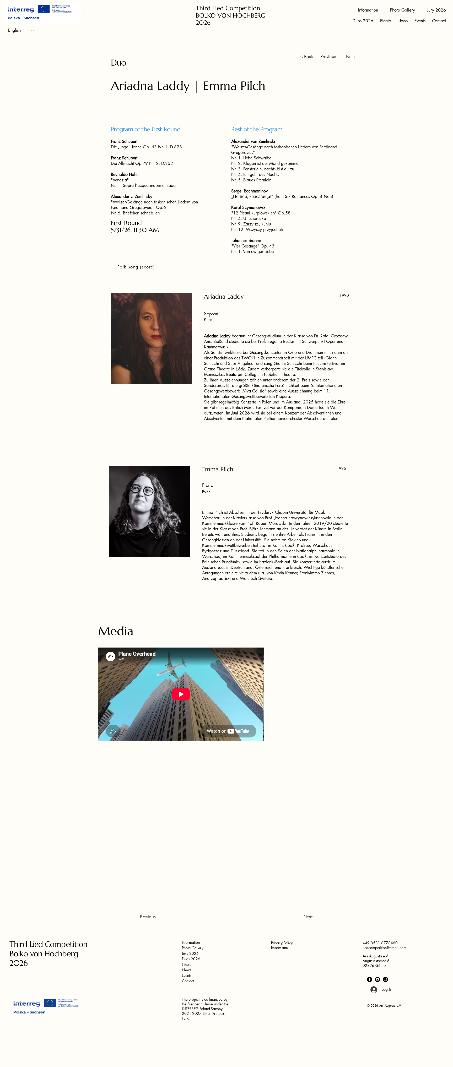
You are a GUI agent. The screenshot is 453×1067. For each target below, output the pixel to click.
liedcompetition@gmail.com (384, 947)
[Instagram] (385, 979)
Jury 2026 (190, 953)
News (186, 969)
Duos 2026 (191, 958)
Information (191, 942)
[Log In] (371, 990)
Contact (188, 980)
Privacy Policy (282, 942)
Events (186, 975)
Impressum (279, 947)
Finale (186, 964)
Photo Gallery (192, 947)
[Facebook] (369, 979)
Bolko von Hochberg (43, 953)
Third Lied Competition (228, 8)
